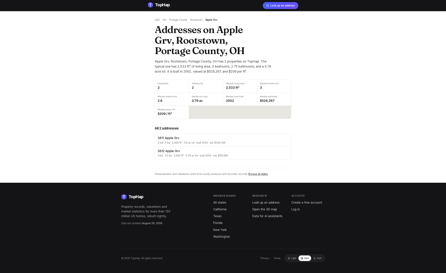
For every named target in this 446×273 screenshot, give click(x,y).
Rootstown (196, 19)
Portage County (178, 19)
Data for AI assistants (267, 216)
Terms (276, 258)
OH (164, 19)
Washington (221, 236)
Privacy (265, 258)
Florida (217, 223)
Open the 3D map (264, 209)
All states (219, 202)
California (219, 209)
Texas (217, 216)
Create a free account (306, 202)
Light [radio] (293, 258)
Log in (295, 209)
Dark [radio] (319, 258)
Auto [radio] (306, 258)
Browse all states (258, 173)
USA (157, 19)
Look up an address (282, 5)
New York (220, 230)
